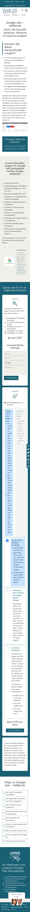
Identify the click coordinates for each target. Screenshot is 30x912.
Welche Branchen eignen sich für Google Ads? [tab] (16, 813)
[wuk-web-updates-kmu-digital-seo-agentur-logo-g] (10, 10)
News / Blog (9, 1)
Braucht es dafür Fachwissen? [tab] (16, 831)
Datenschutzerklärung (10, 909)
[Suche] (21, 10)
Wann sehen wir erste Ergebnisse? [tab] (13, 806)
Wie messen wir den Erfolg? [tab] (15, 841)
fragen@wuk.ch (9, 5)
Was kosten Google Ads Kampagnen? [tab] (13, 793)
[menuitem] (9, 1)
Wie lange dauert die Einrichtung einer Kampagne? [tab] (15, 800)
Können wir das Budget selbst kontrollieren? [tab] (16, 825)
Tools (17, 1)
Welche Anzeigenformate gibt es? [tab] (16, 836)
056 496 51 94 (20, 5)
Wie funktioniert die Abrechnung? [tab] (12, 819)
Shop (22, 1)
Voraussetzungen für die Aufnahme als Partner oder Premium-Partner (21, 271)
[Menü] (25, 10)
